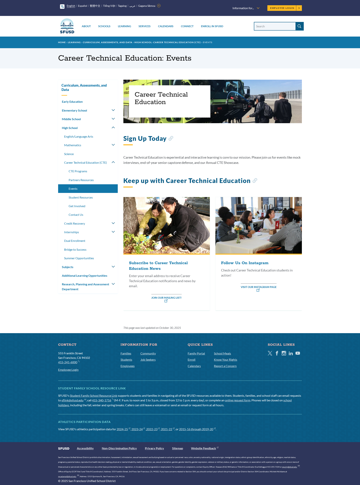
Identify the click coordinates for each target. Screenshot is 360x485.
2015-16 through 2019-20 (196, 429)
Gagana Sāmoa (146, 5)
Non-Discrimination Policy (119, 448)
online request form (237, 400)
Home (62, 42)
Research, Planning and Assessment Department (85, 286)
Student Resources (81, 197)
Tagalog (122, 5)
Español (82, 5)
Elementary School (74, 110)
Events (73, 188)
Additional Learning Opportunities (84, 275)
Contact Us (76, 214)
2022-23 (152, 429)
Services (145, 26)
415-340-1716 (101, 400)
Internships (71, 232)
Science (69, 154)
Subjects (67, 267)
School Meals (222, 353)
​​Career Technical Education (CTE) (177, 42)
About (86, 26)
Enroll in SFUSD (212, 26)
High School (143, 42)
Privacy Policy (154, 448)
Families (126, 353)
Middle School (71, 119)
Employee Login (282, 8)
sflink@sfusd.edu (72, 400)
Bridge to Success (75, 249)
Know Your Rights (225, 359)
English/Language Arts (78, 136)
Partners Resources (81, 180)
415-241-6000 (67, 362)
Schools (104, 26)
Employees (128, 366)
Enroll (191, 359)
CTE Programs (78, 171)
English (71, 5)
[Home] (67, 26)
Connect (187, 26)
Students (126, 359)
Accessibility (85, 448)
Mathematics (72, 145)
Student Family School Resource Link (93, 395)
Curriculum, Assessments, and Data (107, 42)
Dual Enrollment (74, 240)
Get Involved (77, 206)
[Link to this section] (170, 139)
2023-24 (137, 429)
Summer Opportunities (79, 258)
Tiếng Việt (109, 5)
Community (148, 353)
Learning (124, 26)
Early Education (72, 101)
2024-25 (122, 429)
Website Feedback (203, 448)
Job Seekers (148, 359)
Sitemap (177, 448)
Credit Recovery (74, 223)
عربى (132, 5)
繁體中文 (95, 5)
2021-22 (166, 429)
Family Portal (196, 353)
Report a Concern (225, 366)
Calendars (165, 26)
